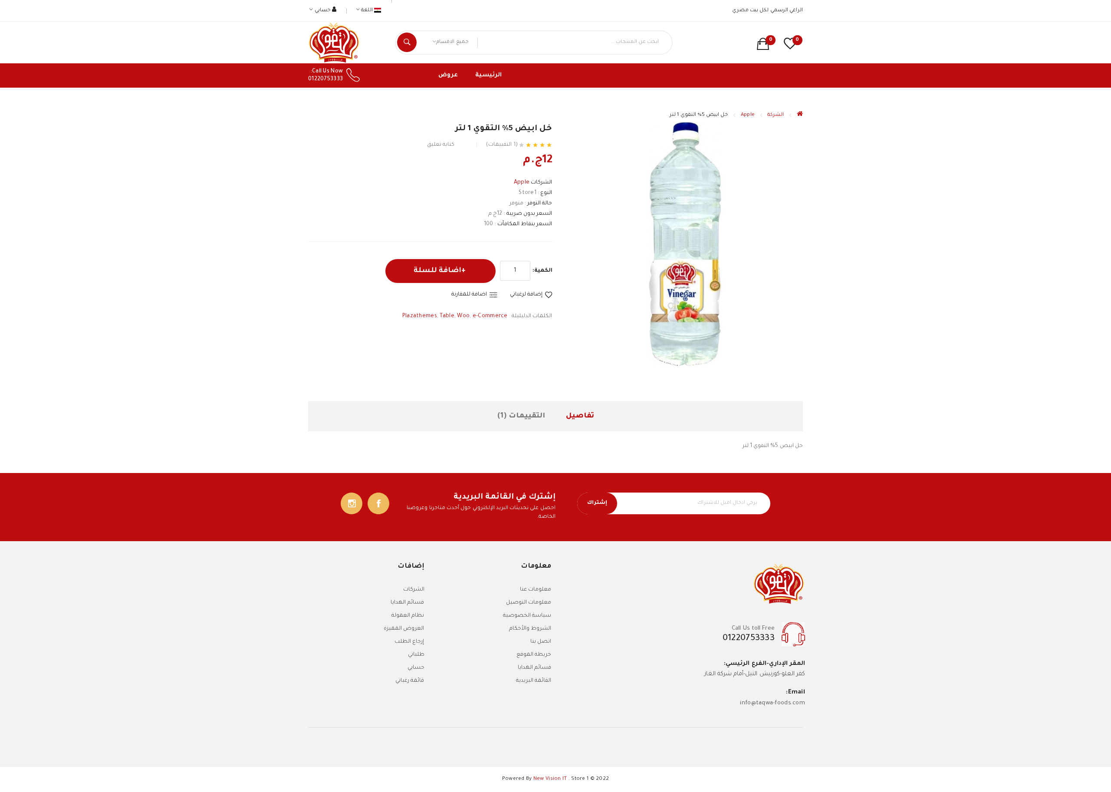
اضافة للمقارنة (469, 295)
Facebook (378, 503)
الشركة (775, 115)
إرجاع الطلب (409, 642)
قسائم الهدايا (534, 668)
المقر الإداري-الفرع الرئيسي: (764, 664)
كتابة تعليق (440, 145)
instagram (351, 503)
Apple (748, 115)
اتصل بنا (540, 642)
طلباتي (416, 655)
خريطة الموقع (533, 655)
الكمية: (542, 271)
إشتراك (597, 503)
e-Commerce (490, 316)
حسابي (416, 668)
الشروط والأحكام (530, 629)
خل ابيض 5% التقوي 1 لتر (699, 115)
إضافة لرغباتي (526, 295)
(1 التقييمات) (501, 145)
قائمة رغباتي (409, 681)
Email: (795, 692)
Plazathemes (419, 316)
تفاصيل (580, 416)
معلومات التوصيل (528, 603)
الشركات (413, 590)
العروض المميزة (404, 629)
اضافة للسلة (437, 271)
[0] (763, 43)
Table (447, 316)
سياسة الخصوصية (527, 616)
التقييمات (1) (521, 416)
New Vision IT (550, 779)
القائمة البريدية (533, 681)
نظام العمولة (407, 616)
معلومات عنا (535, 590)
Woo (463, 316)
